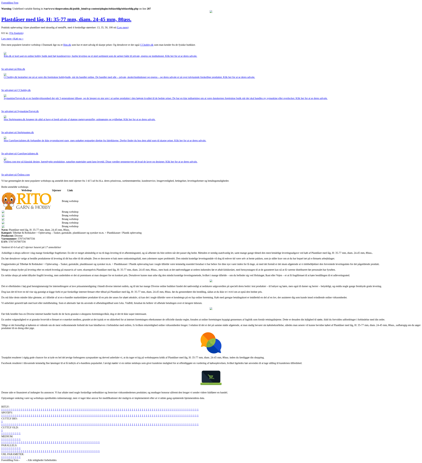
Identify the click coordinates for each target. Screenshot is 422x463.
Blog (23, 460)
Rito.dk (67, 44)
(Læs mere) (123, 27)
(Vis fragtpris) (16, 33)
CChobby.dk (146, 44)
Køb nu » (18, 38)
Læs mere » (7, 38)
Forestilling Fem (9, 2)
